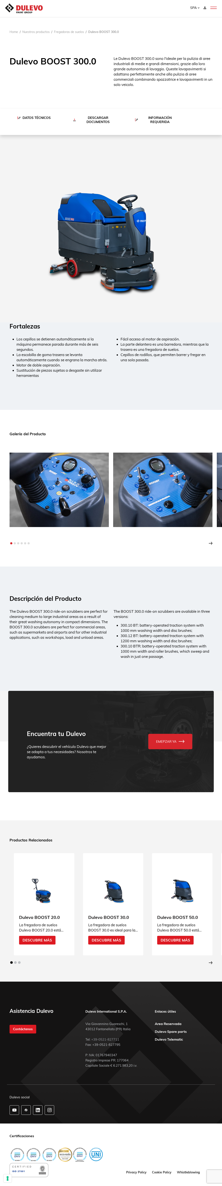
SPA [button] (194, 7)
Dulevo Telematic (169, 1039)
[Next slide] (210, 543)
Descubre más (37, 940)
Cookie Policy (161, 1172)
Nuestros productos (36, 32)
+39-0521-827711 (105, 1039)
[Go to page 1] (11, 543)
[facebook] (26, 1110)
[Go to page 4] (22, 543)
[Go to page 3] (18, 543)
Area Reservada (168, 1024)
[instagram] (49, 1110)
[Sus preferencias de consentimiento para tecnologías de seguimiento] (7, 1178)
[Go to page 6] (29, 543)
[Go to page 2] (15, 543)
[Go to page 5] (25, 543)
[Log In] (204, 7)
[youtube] (14, 1110)
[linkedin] (38, 1110)
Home (14, 32)
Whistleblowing (188, 1172)
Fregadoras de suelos (69, 32)
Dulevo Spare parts (171, 1031)
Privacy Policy (136, 1172)
